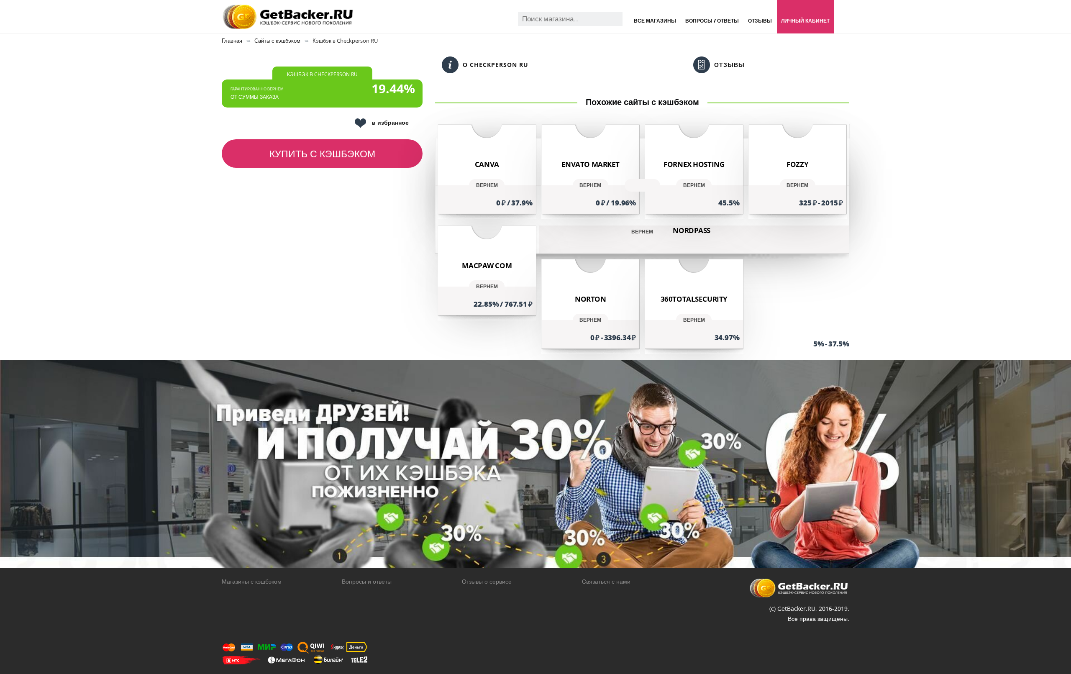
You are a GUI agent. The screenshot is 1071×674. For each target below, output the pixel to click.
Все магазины (655, 20)
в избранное (390, 122)
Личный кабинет (805, 20)
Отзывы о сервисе (487, 581)
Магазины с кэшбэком (252, 581)
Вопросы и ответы (367, 581)
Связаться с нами (606, 581)
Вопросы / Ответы (712, 20)
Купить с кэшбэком (322, 153)
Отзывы (760, 20)
